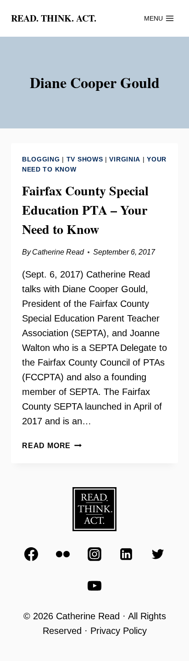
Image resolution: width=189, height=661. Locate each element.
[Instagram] (94, 554)
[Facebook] (31, 554)
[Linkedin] (126, 554)
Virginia (124, 159)
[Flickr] (63, 554)
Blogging (41, 159)
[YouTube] (94, 586)
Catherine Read (58, 252)
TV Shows (85, 159)
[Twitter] (158, 554)
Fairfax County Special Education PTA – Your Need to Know (85, 210)
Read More (52, 446)
